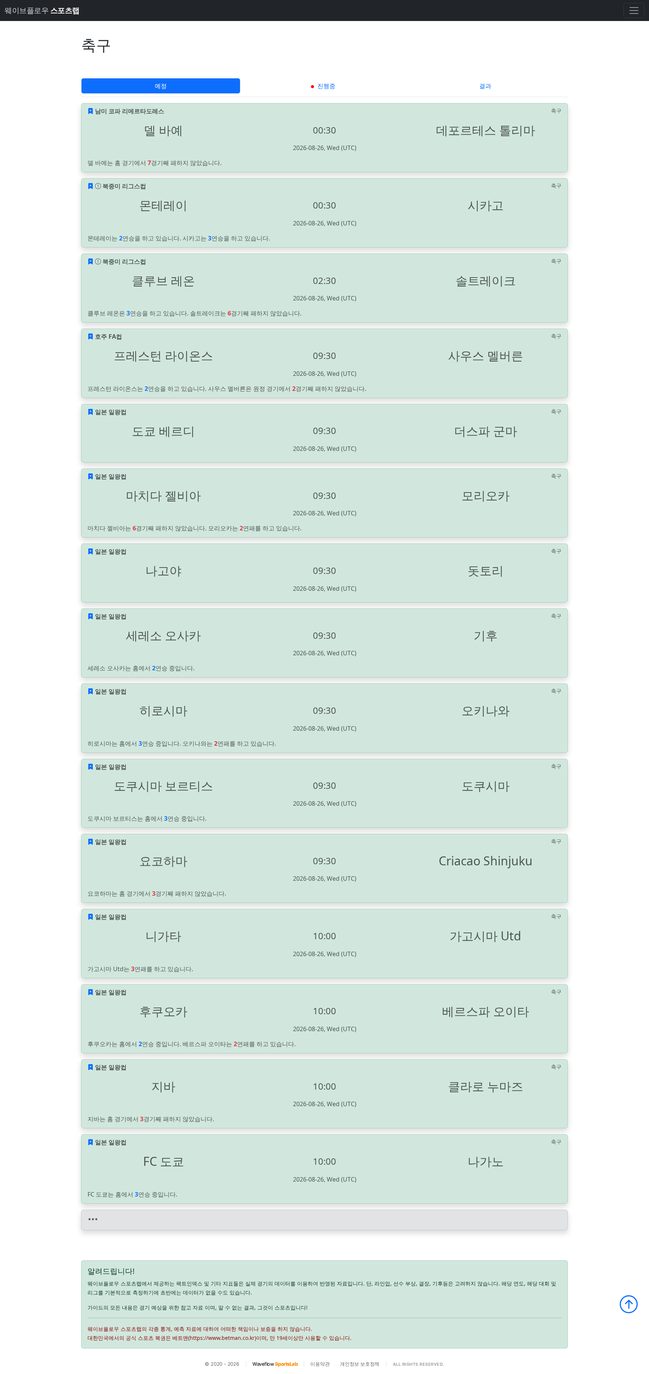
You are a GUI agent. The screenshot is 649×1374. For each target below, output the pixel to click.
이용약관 (319, 1364)
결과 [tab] (485, 86)
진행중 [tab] (325, 86)
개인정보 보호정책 (359, 1364)
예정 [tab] (161, 86)
